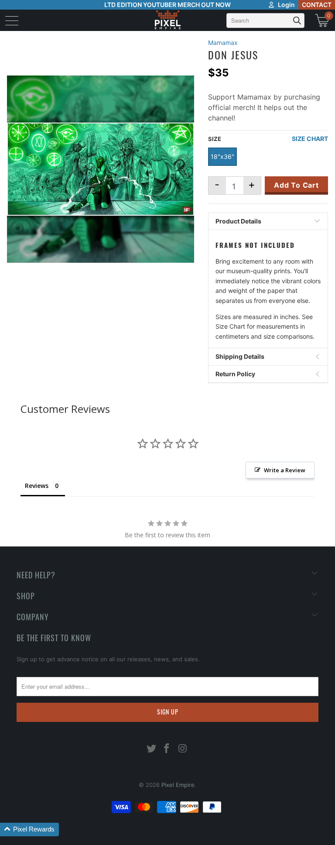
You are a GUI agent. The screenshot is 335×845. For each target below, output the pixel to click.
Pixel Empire (178, 784)
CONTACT (317, 4)
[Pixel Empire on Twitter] (151, 749)
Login (286, 4)
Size (214, 138)
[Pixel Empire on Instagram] (182, 749)
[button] (29, 829)
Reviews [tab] (36, 485)
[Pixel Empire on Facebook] (167, 749)
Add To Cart (296, 185)
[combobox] (265, 20)
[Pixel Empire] (167, 20)
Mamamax (223, 42)
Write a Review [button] (284, 470)
